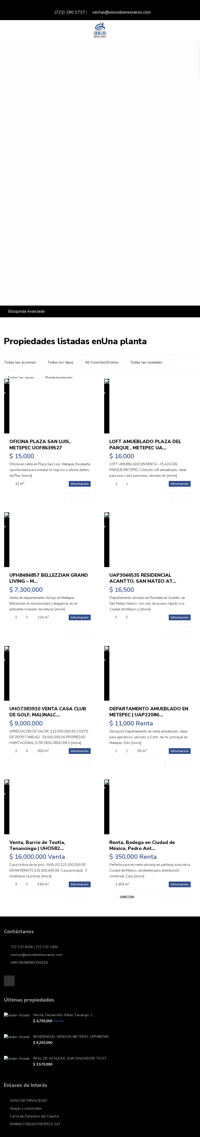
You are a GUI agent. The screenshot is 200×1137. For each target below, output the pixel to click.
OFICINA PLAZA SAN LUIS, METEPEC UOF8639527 (39, 444)
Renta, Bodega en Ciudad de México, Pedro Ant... (142, 845)
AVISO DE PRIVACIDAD (28, 1100)
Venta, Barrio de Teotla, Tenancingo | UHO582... (37, 845)
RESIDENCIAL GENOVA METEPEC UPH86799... (71, 1036)
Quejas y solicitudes (26, 1108)
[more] (27, 475)
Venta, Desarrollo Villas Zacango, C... (64, 1015)
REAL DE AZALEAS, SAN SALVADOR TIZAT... (71, 1058)
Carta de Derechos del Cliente (34, 1116)
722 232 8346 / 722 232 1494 (34, 947)
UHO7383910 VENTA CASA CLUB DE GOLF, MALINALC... (47, 712)
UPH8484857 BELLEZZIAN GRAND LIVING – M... (48, 578)
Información (80, 484)
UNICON (127, 897)
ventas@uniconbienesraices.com (121, 12)
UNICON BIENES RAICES (29, 962)
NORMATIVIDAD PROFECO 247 (35, 1124)
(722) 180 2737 (69, 12)
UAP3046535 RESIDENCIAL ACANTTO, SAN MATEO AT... (142, 578)
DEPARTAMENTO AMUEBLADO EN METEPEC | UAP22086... (148, 712)
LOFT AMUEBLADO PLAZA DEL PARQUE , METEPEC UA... (145, 444)
